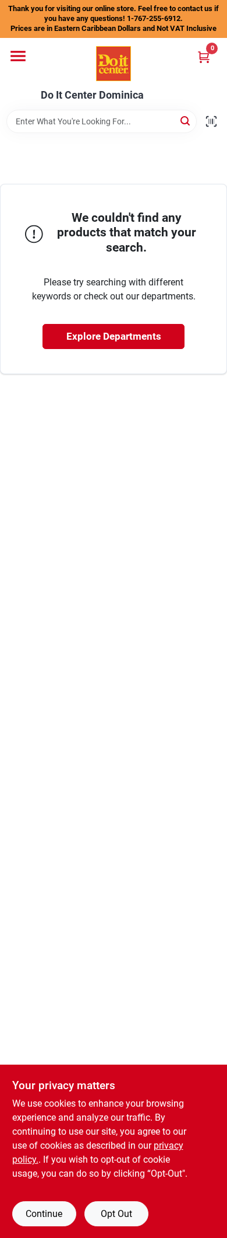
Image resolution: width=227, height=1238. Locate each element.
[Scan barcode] (211, 121)
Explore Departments (113, 336)
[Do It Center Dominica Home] (113, 63)
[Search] (186, 120)
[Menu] (18, 56)
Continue (44, 1213)
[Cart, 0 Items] (204, 57)
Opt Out (116, 1213)
